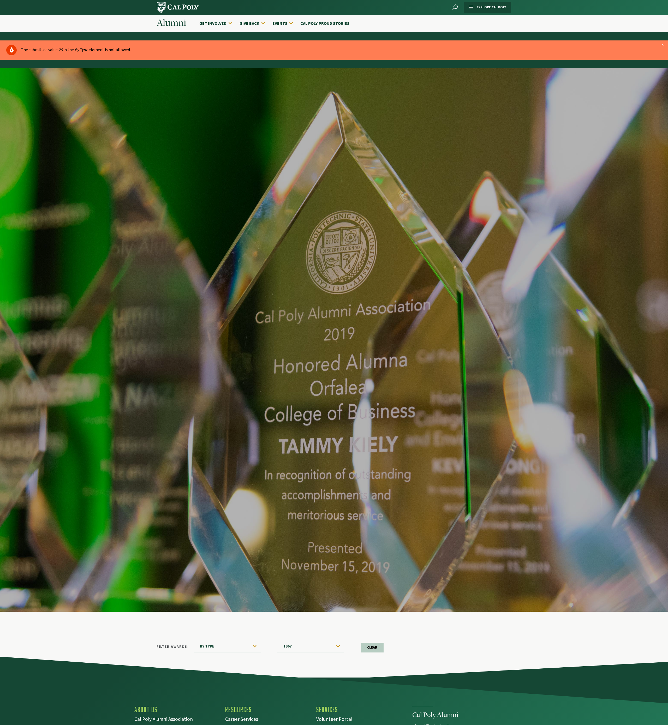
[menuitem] (218, 23)
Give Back (249, 23)
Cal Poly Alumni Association (163, 720)
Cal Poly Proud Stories (324, 23)
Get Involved (212, 23)
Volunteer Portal (334, 720)
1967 (287, 646)
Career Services (241, 720)
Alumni (171, 23)
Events (279, 23)
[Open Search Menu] (455, 7)
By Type (207, 646)
